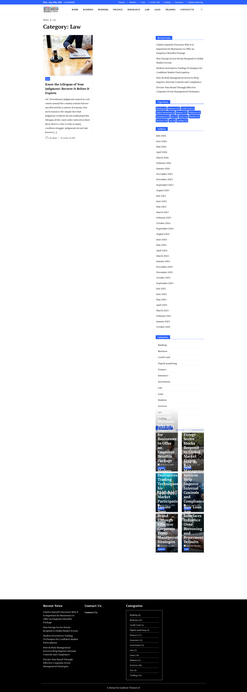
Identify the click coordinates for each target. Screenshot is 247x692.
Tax (172, 120)
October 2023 (163, 277)
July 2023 (161, 288)
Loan (143, 2)
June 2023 (161, 294)
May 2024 (161, 244)
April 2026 (161, 152)
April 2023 (161, 304)
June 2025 (161, 201)
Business (103, 9)
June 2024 (161, 239)
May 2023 (161, 299)
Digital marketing (195, 2)
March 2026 (162, 157)
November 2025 (164, 179)
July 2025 (161, 195)
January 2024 (163, 261)
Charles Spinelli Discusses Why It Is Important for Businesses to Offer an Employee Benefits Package (175, 48)
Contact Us (187, 9)
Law (147, 9)
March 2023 (162, 310)
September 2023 (164, 283)
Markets (133, 2)
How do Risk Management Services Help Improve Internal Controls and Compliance (195, 482)
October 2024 (163, 223)
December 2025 (164, 173)
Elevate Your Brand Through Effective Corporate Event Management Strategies (169, 524)
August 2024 (162, 233)
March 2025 (162, 212)
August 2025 (162, 190)
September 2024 (164, 228)
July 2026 (161, 135)
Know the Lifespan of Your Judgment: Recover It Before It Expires (67, 88)
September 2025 (164, 184)
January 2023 (163, 321)
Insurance (179, 2)
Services (161, 120)
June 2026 (161, 141)
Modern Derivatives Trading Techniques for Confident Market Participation (169, 486)
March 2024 (162, 255)
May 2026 (161, 146)
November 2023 (164, 272)
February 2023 (163, 315)
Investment (162, 116)
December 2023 (164, 266)
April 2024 (161, 250)
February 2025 (163, 217)
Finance (121, 2)
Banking (88, 9)
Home (75, 9)
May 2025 (161, 206)
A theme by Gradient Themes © (123, 687)
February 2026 (163, 162)
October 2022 (163, 326)
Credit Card (155, 2)
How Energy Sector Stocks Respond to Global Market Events (192, 445)
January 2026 (163, 168)
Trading (167, 2)
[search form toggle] (201, 9)
